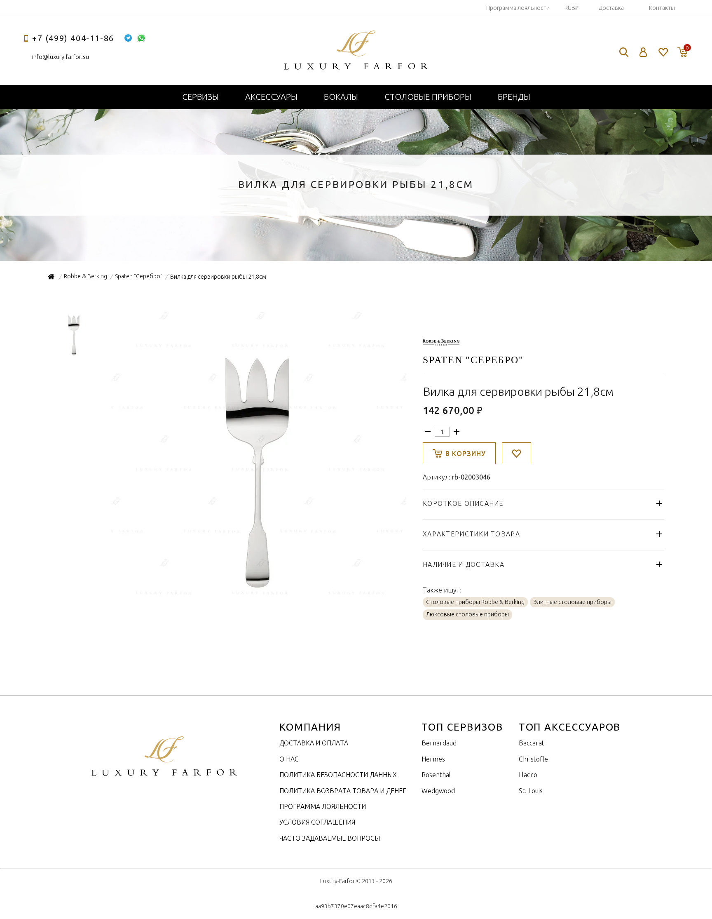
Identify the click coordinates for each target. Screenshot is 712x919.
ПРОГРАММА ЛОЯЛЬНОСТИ (322, 806)
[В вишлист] (516, 453)
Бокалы (341, 96)
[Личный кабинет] (643, 52)
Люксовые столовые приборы (467, 614)
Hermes (433, 759)
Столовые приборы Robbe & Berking (475, 602)
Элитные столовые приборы (572, 602)
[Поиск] (623, 52)
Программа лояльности (518, 8)
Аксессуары (271, 96)
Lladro (528, 774)
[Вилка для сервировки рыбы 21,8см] (258, 598)
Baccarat (531, 743)
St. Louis (531, 790)
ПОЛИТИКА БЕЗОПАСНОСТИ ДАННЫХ (338, 774)
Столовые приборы (427, 96)
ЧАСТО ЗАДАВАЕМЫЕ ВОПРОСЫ (329, 838)
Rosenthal (436, 774)
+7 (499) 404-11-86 (73, 38)
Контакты (662, 8)
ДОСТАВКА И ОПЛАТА (313, 743)
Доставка (611, 8)
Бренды (514, 96)
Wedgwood (438, 790)
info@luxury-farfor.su (60, 56)
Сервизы (200, 96)
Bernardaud (439, 743)
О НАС (289, 759)
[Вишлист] (663, 52)
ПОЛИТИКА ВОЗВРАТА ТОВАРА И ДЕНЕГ (342, 790)
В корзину (465, 453)
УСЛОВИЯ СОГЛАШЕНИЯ (317, 822)
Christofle (533, 759)
